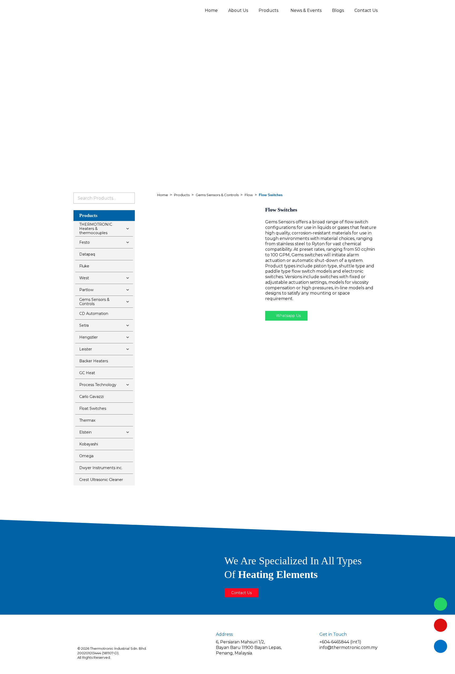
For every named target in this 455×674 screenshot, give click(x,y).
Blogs (338, 10)
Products (268, 10)
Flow (249, 195)
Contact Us (366, 10)
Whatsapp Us (288, 315)
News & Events (306, 10)
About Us (238, 10)
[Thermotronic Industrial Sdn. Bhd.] (119, 10)
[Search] (129, 198)
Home (211, 10)
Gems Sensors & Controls (217, 195)
